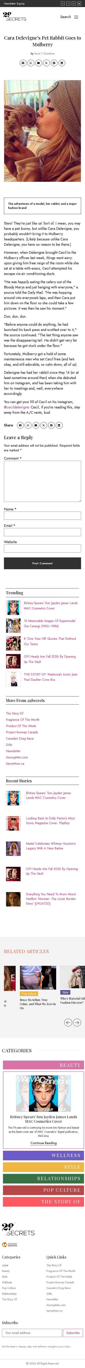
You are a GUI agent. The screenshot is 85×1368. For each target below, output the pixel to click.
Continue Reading (43, 1143)
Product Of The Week (21, 726)
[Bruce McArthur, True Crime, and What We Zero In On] (38, 978)
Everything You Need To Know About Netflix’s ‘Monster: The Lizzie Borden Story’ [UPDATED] (51, 899)
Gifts (9, 745)
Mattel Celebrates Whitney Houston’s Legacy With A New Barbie (51, 846)
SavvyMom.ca (15, 763)
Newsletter (13, 751)
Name (10, 509)
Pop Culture (29, 994)
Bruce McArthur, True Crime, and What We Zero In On (38, 1004)
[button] (23, 63)
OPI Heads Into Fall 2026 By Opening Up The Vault (52, 871)
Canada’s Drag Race (20, 738)
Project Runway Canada (22, 732)
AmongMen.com (17, 757)
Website (10, 542)
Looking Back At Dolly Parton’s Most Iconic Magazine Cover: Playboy (50, 820)
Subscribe (73, 1333)
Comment (13, 458)
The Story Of (14, 713)
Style (65, 992)
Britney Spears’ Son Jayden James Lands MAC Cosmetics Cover (48, 795)
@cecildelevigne (16, 407)
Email (9, 525)
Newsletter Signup (14, 3)
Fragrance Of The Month (22, 719)
